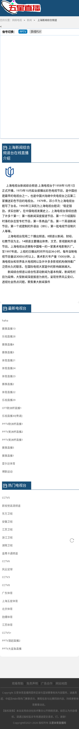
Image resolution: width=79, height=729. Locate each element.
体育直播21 (8, 360)
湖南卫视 (7, 545)
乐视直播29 (8, 400)
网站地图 (61, 683)
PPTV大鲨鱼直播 (11, 648)
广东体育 (7, 593)
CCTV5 (6, 497)
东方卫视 (7, 513)
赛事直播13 (8, 328)
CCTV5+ (6, 633)
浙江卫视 (7, 537)
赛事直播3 (8, 352)
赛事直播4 (8, 344)
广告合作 (46, 683)
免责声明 (32, 683)
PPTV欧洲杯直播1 (12, 424)
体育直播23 (8, 376)
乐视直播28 (8, 336)
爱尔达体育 (8, 463)
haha (5, 320)
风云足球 (7, 569)
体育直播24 (8, 368)
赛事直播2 (8, 384)
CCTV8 (6, 585)
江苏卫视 (7, 529)
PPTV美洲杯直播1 (12, 440)
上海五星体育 (10, 601)
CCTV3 (6, 577)
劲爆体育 (7, 617)
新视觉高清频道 (11, 505)
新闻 (29, 20)
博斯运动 (7, 471)
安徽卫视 (7, 521)
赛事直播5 (8, 447)
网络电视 (17, 20)
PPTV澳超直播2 (11, 640)
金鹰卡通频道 (10, 553)
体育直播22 (8, 392)
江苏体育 (7, 624)
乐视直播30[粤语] (12, 416)
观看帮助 (17, 683)
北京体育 (7, 609)
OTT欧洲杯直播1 (11, 408)
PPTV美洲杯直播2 (12, 431)
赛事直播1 (8, 455)
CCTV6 (6, 561)
